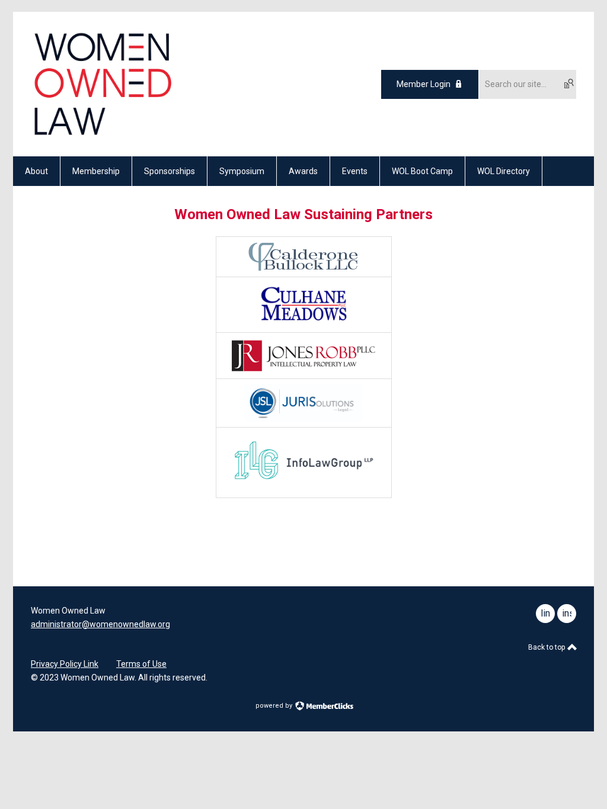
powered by (274, 706)
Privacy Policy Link (64, 664)
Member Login (424, 84)
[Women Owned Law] (102, 135)
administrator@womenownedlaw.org (100, 624)
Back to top (547, 647)
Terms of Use (141, 664)
